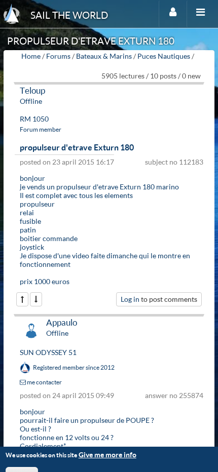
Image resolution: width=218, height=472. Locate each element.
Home (31, 56)
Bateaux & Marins (104, 56)
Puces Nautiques (163, 56)
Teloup (32, 90)
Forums (58, 56)
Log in (130, 299)
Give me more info (107, 454)
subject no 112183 (174, 162)
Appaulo (61, 322)
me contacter (44, 382)
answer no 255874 (174, 395)
